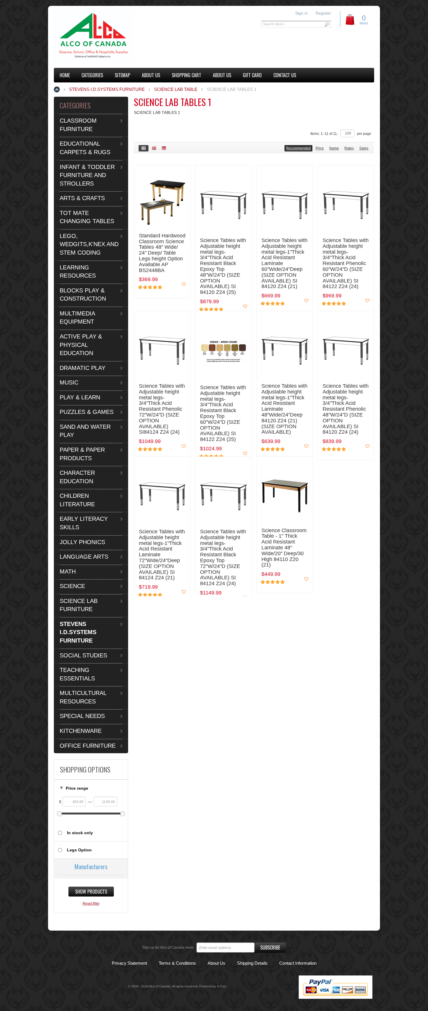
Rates (349, 148)
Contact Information (297, 963)
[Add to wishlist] (184, 284)
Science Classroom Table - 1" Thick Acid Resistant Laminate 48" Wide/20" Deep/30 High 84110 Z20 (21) (284, 548)
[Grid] (143, 148)
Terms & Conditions (177, 963)
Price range (77, 788)
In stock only (80, 832)
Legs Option (79, 850)
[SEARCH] (326, 24)
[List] (154, 148)
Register (323, 13)
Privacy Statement (129, 963)
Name (334, 148)
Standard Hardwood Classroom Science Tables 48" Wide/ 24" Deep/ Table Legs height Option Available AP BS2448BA (162, 253)
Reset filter (91, 903)
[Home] (94, 35)
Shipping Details (252, 963)
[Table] (164, 148)
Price (320, 148)
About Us (216, 963)
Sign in (301, 13)
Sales (363, 148)
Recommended (298, 148)
